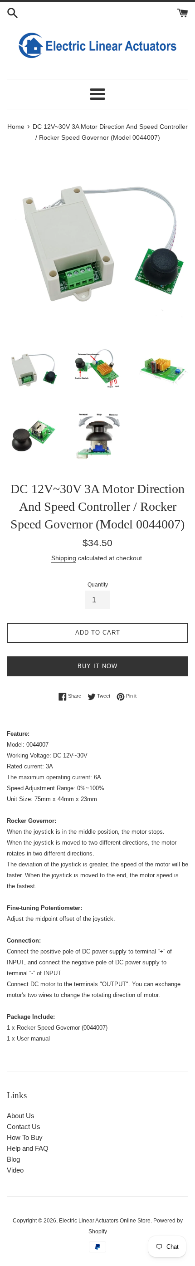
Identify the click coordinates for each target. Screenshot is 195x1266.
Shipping (63, 558)
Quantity (98, 585)
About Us (20, 1115)
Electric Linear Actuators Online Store (105, 1220)
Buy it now (97, 666)
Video (15, 1170)
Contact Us (23, 1126)
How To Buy (25, 1137)
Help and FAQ (28, 1148)
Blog (13, 1159)
